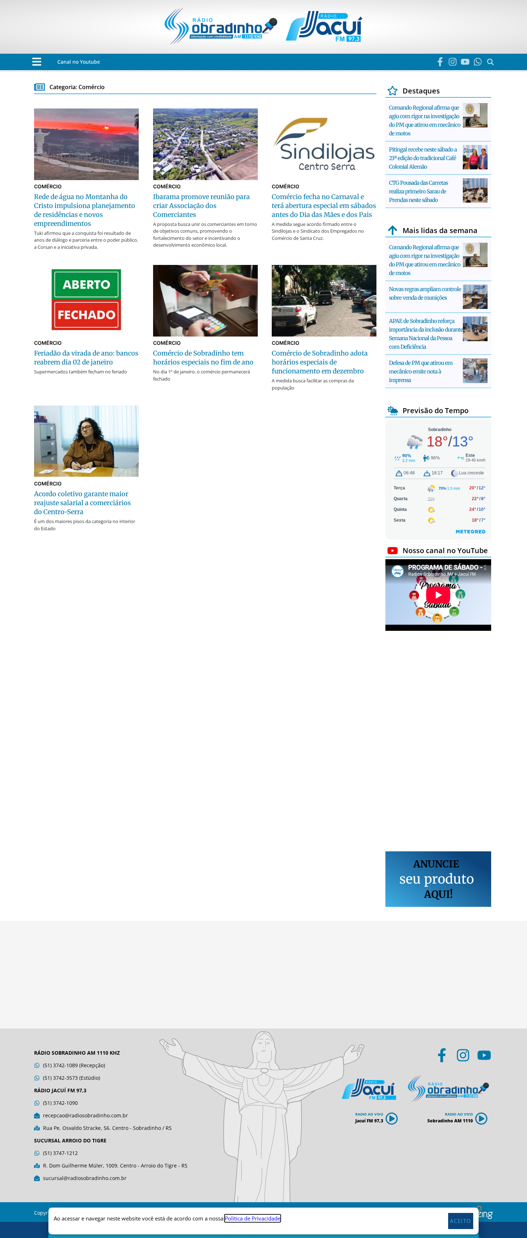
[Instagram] (452, 61)
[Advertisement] (438, 742)
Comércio (48, 186)
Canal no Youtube (78, 61)
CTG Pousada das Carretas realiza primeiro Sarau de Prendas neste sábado (418, 191)
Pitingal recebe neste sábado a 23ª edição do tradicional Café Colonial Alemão (423, 158)
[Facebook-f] (440, 61)
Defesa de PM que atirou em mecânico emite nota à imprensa (420, 371)
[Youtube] (465, 61)
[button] (36, 61)
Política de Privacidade (252, 1218)
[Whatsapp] (477, 61)
